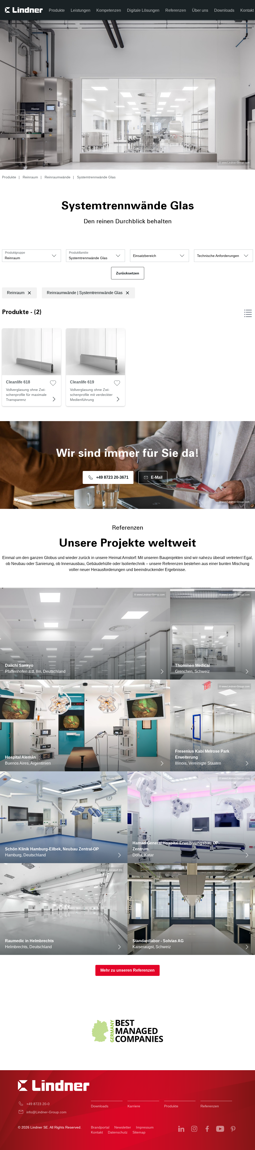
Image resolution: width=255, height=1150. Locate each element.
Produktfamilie (78, 252)
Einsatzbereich (144, 256)
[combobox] (31, 255)
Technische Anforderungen (218, 256)
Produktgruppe (15, 252)
